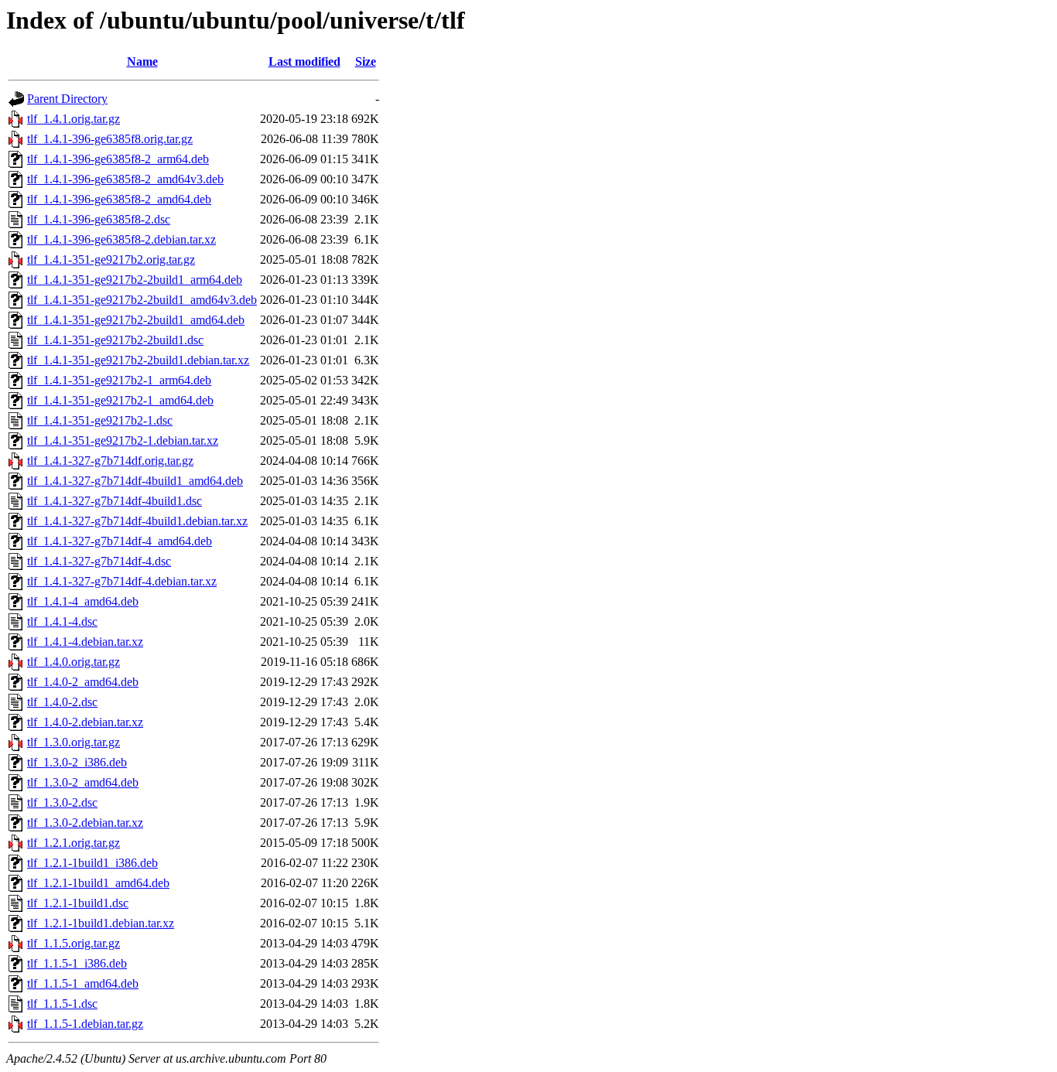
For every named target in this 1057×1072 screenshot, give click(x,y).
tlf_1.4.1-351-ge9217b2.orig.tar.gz (111, 259)
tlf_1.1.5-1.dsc (62, 1003)
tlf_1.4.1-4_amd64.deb (83, 601)
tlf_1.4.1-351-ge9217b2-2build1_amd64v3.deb (142, 299)
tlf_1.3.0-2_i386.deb (77, 762)
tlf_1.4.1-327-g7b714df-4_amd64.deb (119, 541)
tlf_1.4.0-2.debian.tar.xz (85, 722)
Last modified (304, 61)
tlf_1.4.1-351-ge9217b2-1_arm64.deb (119, 380)
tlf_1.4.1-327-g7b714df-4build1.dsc (114, 500)
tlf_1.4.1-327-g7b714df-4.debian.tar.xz (122, 581)
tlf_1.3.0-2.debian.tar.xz (85, 822)
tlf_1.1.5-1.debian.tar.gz (85, 1023)
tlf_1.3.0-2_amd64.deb (83, 782)
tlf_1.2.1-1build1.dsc (77, 903)
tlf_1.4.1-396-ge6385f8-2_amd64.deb (119, 199)
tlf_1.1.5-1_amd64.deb (83, 983)
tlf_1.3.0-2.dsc (62, 802)
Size (365, 61)
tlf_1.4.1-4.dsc (62, 621)
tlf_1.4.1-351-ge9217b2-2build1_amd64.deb (136, 319)
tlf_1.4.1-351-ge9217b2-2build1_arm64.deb (134, 279)
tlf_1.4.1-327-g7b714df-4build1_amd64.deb (135, 480)
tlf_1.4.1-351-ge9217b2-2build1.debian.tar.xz (138, 360)
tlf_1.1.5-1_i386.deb (77, 963)
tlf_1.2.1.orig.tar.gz (73, 842)
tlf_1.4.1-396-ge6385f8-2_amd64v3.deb (125, 179)
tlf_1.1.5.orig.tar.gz (73, 943)
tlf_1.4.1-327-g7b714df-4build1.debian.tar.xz (137, 520)
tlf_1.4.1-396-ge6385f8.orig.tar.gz (110, 138)
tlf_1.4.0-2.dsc (62, 701)
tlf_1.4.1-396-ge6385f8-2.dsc (98, 219)
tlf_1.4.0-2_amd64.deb (83, 681)
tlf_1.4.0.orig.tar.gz (73, 661)
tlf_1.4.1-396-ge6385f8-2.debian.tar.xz (121, 239)
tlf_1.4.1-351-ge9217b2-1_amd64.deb (120, 400)
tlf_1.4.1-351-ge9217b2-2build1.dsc (115, 340)
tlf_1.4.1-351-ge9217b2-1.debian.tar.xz (122, 440)
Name (142, 61)
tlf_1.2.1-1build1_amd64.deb (98, 882)
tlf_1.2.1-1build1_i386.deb (92, 862)
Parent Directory (67, 98)
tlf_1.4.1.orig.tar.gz (73, 118)
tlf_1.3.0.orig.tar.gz (73, 742)
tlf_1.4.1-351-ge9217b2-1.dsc (100, 420)
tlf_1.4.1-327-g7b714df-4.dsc (99, 561)
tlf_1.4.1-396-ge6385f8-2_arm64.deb (118, 159)
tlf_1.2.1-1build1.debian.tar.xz (100, 923)
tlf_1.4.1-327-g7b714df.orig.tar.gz (110, 460)
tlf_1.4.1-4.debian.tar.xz (85, 641)
